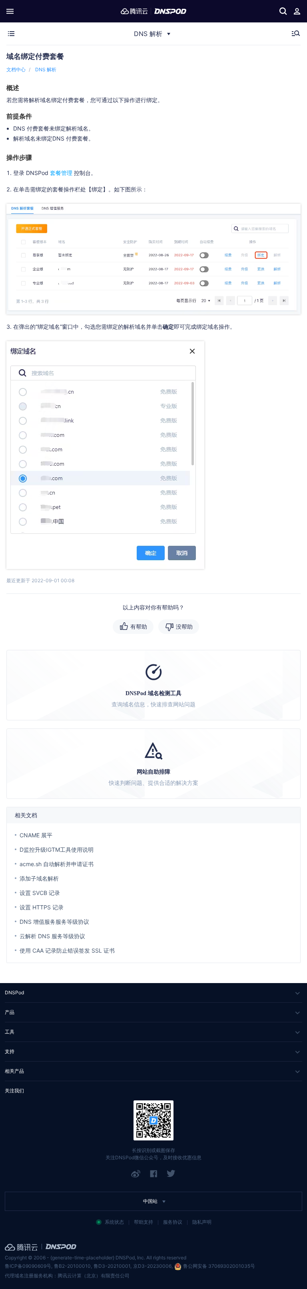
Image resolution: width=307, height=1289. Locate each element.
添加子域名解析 (39, 878)
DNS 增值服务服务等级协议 (54, 921)
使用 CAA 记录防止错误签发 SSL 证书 (67, 950)
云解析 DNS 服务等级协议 (52, 936)
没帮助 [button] (184, 626)
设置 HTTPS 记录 (42, 907)
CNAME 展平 (36, 835)
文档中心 (16, 69)
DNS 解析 (45, 69)
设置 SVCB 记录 (40, 892)
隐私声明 (201, 1222)
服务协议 (172, 1222)
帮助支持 (143, 1222)
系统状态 (114, 1222)
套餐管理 (61, 172)
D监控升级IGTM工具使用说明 (57, 849)
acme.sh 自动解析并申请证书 (57, 864)
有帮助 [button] (138, 626)
